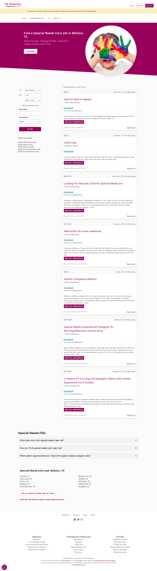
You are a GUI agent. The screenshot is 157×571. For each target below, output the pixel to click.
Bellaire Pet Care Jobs (26, 147)
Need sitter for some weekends (82, 231)
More (92, 207)
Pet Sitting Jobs (120, 552)
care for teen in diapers (78, 99)
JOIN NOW (30, 51)
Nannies (78, 542)
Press (93, 515)
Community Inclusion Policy (37, 544)
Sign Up (149, 6)
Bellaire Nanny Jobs (25, 144)
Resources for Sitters (37, 550)
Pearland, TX (25, 484)
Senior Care (78, 550)
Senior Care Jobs (120, 550)
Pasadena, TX (83, 486)
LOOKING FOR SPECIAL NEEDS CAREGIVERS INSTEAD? (42, 499)
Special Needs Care (78, 547)
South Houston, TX (27, 486)
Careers (76, 515)
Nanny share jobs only (30, 105)
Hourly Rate (23, 117)
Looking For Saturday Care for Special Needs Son (93, 183)
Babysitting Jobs (120, 539)
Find (20, 89)
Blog (85, 515)
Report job (131, 127)
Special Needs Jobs (37, 18)
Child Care (70, 142)
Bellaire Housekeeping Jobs (28, 151)
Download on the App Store (78, 528)
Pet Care (78, 552)
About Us (65, 515)
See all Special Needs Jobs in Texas (38, 493)
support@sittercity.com (78, 564)
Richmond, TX (84, 481)
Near (20, 95)
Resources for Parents (37, 547)
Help (132, 5)
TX (49, 18)
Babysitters (78, 539)
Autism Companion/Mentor (80, 279)
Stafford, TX (83, 479)
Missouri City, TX (85, 476)
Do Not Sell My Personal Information (104, 560)
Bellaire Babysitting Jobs (27, 142)
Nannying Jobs (120, 542)
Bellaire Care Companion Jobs (29, 149)
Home (24, 18)
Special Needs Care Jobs (120, 547)
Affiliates (36, 539)
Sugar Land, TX (26, 479)
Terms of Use (66, 560)
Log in (139, 6)
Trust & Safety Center (36, 542)
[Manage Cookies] (4, 567)
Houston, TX (25, 476)
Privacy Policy (79, 560)
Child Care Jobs (120, 544)
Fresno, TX (24, 481)
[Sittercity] (13, 5)
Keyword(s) (23, 109)
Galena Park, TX (84, 484)
